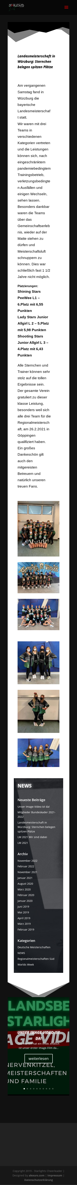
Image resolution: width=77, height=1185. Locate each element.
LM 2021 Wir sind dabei (32, 837)
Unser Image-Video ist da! (34, 806)
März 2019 (24, 923)
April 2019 (24, 918)
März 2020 (24, 889)
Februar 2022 (26, 866)
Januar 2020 (25, 901)
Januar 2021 (25, 878)
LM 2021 (23, 843)
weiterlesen (39, 1058)
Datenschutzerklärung (38, 1180)
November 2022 (27, 860)
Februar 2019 (26, 929)
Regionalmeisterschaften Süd (36, 959)
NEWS (21, 953)
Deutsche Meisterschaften (34, 947)
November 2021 (27, 872)
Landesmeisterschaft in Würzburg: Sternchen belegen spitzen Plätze (36, 827)
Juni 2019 (23, 906)
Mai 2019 (23, 912)
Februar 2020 (26, 895)
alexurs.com (37, 1175)
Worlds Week (26, 964)
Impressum (55, 1175)
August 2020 (25, 883)
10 (52, 1088)
